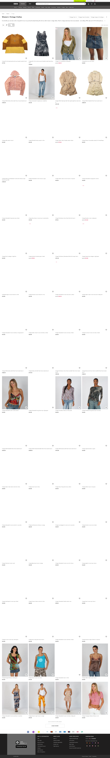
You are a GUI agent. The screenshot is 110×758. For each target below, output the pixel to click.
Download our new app (80, 1)
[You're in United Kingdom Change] (94, 1)
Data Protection (40, 750)
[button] (89, 742)
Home (3, 13)
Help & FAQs (89, 1)
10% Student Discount (41, 746)
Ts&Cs (90, 756)
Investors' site (55, 744)
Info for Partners (72, 746)
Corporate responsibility (57, 742)
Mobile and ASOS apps (73, 738)
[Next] (107, 17)
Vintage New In (73, 17)
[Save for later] (26, 58)
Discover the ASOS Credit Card (75, 748)
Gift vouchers (71, 740)
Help (38, 738)
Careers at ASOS (56, 740)
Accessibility (94, 756)
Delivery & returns (40, 742)
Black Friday (71, 744)
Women (7, 13)
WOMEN (23, 3)
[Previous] (68, 17)
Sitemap (38, 748)
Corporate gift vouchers (73, 742)
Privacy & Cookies (85, 756)
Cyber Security (56, 746)
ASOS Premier (40, 744)
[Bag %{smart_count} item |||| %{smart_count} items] (94, 4)
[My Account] (88, 4)
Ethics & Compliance (41, 751)
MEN (30, 3)
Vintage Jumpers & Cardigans (97, 17)
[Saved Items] (91, 4)
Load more (55, 726)
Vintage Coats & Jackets (83, 17)
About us (55, 738)
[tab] (16, 7)
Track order (39, 740)
